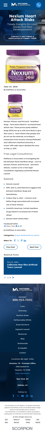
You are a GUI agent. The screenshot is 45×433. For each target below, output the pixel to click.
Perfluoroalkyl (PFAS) (22, 320)
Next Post (34, 247)
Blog (22, 339)
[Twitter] (18, 396)
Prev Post (10, 247)
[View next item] (13, 277)
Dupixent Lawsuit (23, 329)
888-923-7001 (22, 300)
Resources (22, 334)
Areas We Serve (22, 325)
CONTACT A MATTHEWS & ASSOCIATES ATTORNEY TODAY (22, 37)
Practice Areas (22, 315)
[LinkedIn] (31, 396)
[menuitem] (6, 421)
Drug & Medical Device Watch (27, 235)
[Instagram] (27, 396)
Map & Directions (22, 373)
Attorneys (22, 311)
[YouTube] (22, 396)
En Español (22, 348)
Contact (22, 353)
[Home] (20, 5)
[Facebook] (13, 396)
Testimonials (22, 343)
